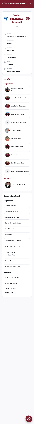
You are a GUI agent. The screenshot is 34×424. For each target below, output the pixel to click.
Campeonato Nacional (13, 71)
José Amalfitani (11, 57)
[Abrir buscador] (30, 3)
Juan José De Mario (17, 147)
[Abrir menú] (2, 3)
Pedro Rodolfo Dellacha (20, 185)
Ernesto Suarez (16, 138)
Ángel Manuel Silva (17, 163)
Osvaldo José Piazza (17, 114)
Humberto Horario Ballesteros (17, 90)
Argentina (10, 64)
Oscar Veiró (10, 50)
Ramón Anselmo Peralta (18, 122)
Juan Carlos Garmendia (18, 106)
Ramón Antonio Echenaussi (20, 171)
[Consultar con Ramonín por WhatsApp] (29, 418)
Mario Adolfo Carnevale (19, 98)
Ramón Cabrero (16, 130)
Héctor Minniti (15, 155)
